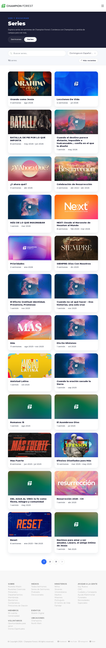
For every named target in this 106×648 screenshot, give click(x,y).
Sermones (16, 39)
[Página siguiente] (62, 561)
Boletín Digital (37, 613)
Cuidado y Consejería (87, 592)
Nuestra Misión (14, 586)
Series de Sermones (40, 589)
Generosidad (13, 616)
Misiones (58, 597)
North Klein (36, 623)
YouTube (73, 641)
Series (30, 39)
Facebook (63, 641)
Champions (36, 621)
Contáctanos (14, 603)
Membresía (13, 597)
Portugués (59, 600)
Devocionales (37, 595)
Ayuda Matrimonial (86, 595)
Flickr (93, 641)
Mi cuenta (12, 613)
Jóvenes (58, 589)
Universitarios (61, 592)
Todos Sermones (38, 586)
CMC (80, 589)
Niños (57, 586)
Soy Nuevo (83, 586)
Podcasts (35, 592)
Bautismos (13, 600)
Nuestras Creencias (16, 589)
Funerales (82, 597)
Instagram (84, 641)
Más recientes (89, 60)
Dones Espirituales (16, 629)
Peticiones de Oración (18, 605)
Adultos (58, 595)
